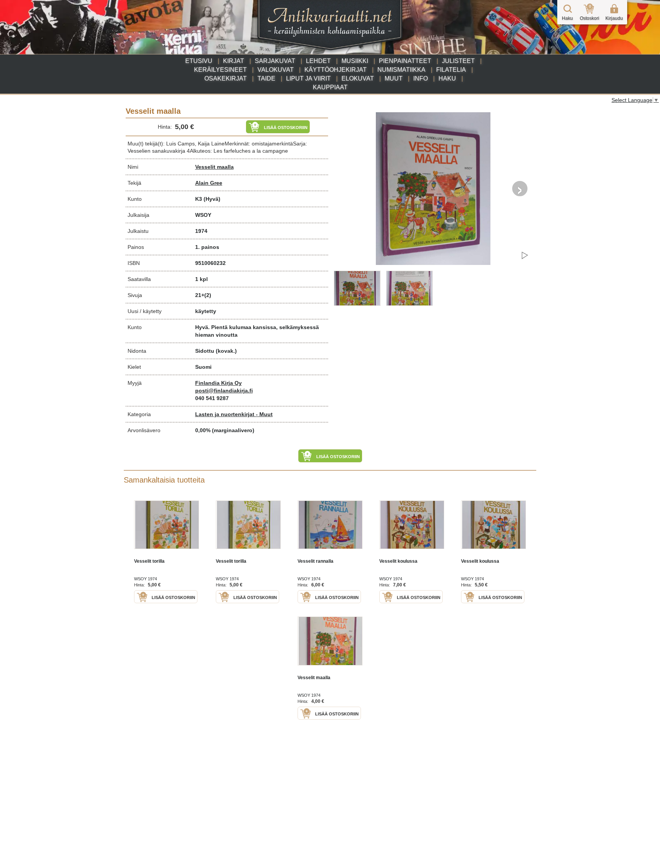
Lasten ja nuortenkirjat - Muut (234, 414)
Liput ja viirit (308, 78)
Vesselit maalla (214, 167)
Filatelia (451, 69)
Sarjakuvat (275, 61)
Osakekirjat (225, 78)
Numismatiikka (401, 69)
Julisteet (458, 61)
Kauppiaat (330, 87)
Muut (394, 78)
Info (420, 78)
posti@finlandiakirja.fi (224, 390)
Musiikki (354, 61)
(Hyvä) (212, 199)
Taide (266, 78)
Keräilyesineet (220, 69)
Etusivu (198, 61)
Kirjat (233, 61)
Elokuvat (357, 78)
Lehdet (318, 61)
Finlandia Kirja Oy (218, 383)
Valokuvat (275, 69)
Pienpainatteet (405, 61)
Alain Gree (208, 183)
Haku (447, 78)
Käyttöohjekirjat (335, 69)
